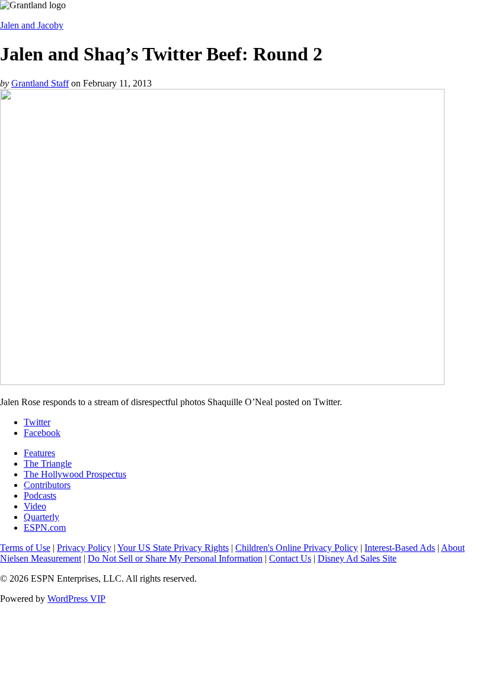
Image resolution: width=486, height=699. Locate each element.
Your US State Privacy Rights (173, 548)
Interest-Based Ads (399, 548)
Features (39, 453)
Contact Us (290, 558)
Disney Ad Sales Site (357, 558)
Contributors (47, 485)
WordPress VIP (76, 599)
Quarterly (41, 517)
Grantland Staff (40, 83)
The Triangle (48, 463)
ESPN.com (45, 527)
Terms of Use (25, 548)
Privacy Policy (84, 548)
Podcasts (40, 495)
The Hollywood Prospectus (75, 474)
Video (35, 506)
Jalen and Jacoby (31, 25)
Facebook (42, 433)
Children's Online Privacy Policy (296, 548)
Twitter (37, 422)
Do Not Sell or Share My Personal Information (175, 558)
